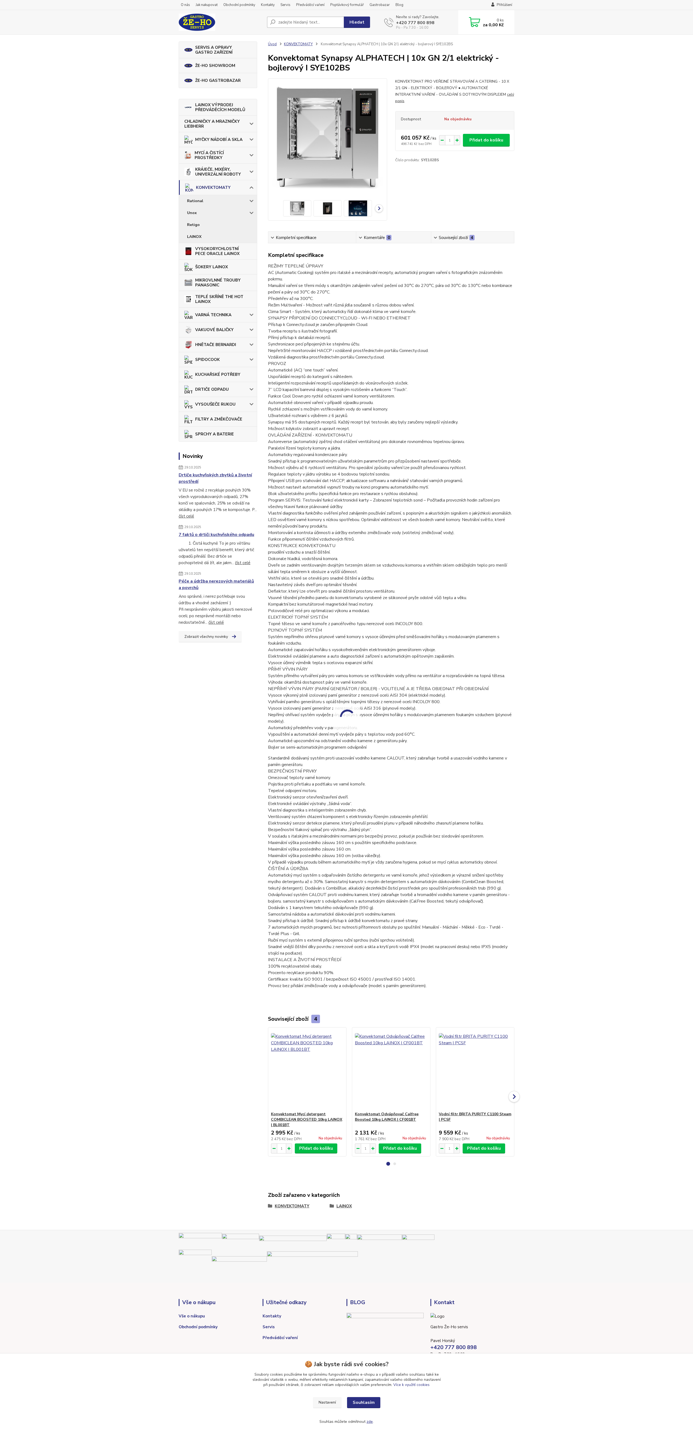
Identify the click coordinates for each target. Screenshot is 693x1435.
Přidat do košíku (486, 140)
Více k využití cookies (411, 1384)
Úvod (272, 44)
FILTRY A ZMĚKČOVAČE (218, 419)
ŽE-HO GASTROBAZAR (218, 80)
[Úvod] (221, 22)
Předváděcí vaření (310, 4)
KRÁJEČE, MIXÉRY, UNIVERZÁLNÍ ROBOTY (218, 172)
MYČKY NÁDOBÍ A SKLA (219, 139)
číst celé (186, 516)
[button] (388, 1164)
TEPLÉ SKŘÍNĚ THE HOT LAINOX (219, 299)
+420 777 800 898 (415, 23)
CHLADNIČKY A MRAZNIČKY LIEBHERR (212, 124)
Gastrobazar (380, 4)
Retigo (193, 224)
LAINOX (194, 236)
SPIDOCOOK (207, 359)
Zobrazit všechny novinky (206, 636)
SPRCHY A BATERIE (214, 434)
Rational (195, 200)
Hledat (356, 22)
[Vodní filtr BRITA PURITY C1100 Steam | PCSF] (475, 1069)
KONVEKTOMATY (213, 187)
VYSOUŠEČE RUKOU (215, 404)
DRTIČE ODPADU (212, 389)
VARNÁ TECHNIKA (213, 315)
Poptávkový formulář (347, 4)
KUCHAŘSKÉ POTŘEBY (217, 374)
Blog (399, 4)
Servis (285, 4)
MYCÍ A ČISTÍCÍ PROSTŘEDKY (209, 155)
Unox (192, 212)
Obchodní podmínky (239, 4)
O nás (185, 4)
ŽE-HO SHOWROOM (215, 65)
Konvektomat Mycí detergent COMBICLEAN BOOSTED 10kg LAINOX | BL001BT (306, 1119)
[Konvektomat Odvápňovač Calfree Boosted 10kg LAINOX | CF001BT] (391, 1069)
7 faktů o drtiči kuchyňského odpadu (216, 535)
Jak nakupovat (207, 4)
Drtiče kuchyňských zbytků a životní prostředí (215, 478)
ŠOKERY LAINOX (211, 267)
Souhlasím (364, 1402)
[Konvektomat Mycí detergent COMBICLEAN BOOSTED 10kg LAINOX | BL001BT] (307, 1069)
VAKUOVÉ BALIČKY (214, 329)
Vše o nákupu (192, 1316)
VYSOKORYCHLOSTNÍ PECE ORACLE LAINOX (217, 251)
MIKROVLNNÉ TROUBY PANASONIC (218, 282)
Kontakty (268, 4)
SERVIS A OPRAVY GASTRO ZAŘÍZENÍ (214, 50)
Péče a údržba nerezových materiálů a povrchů (216, 584)
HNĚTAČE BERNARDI (215, 344)
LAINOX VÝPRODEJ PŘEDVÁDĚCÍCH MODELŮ (220, 107)
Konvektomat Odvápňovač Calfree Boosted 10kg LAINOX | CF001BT (387, 1116)
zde (370, 1421)
